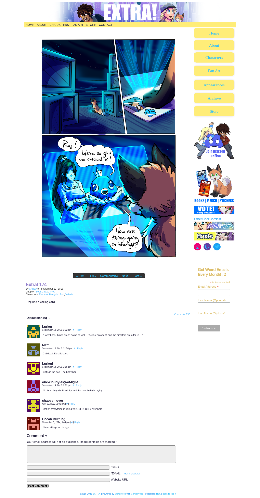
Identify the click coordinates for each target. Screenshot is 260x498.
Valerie (69, 294)
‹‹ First (80, 275)
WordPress (120, 494)
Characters (59, 24)
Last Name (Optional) (211, 313)
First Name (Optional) (212, 300)
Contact (106, 24)
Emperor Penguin (48, 294)
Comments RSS (182, 314)
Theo (52, 291)
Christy (33, 288)
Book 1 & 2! (42, 291)
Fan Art (77, 24)
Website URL (119, 479)
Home (30, 24)
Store (91, 24)
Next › (126, 275)
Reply (79, 330)
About (42, 24)
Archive (214, 98)
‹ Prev (92, 275)
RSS (158, 494)
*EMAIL (125, 473)
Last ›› (138, 275)
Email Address (208, 287)
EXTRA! (97, 494)
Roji (62, 294)
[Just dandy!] (109, 270)
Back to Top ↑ (169, 494)
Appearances (214, 85)
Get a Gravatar (132, 473)
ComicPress (137, 494)
